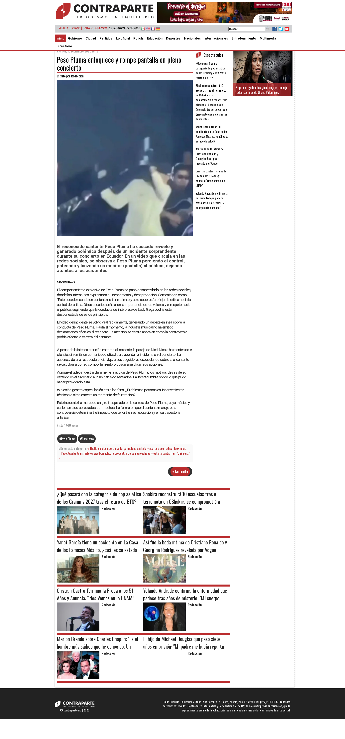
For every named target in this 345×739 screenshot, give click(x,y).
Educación (155, 38)
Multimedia (268, 38)
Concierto (88, 438)
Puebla (63, 28)
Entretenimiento (244, 38)
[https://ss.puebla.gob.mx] (224, 12)
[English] (146, 29)
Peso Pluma (68, 438)
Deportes (173, 38)
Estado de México (95, 28)
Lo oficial (123, 38)
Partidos (105, 38)
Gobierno (75, 38)
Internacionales (216, 38)
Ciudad (91, 38)
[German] (156, 29)
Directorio (64, 46)
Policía (138, 38)
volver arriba (180, 471)
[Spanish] (141, 29)
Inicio (60, 38)
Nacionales (192, 38)
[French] (151, 29)
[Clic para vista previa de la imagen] (125, 234)
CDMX (75, 28)
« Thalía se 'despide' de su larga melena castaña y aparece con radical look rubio (136, 448)
